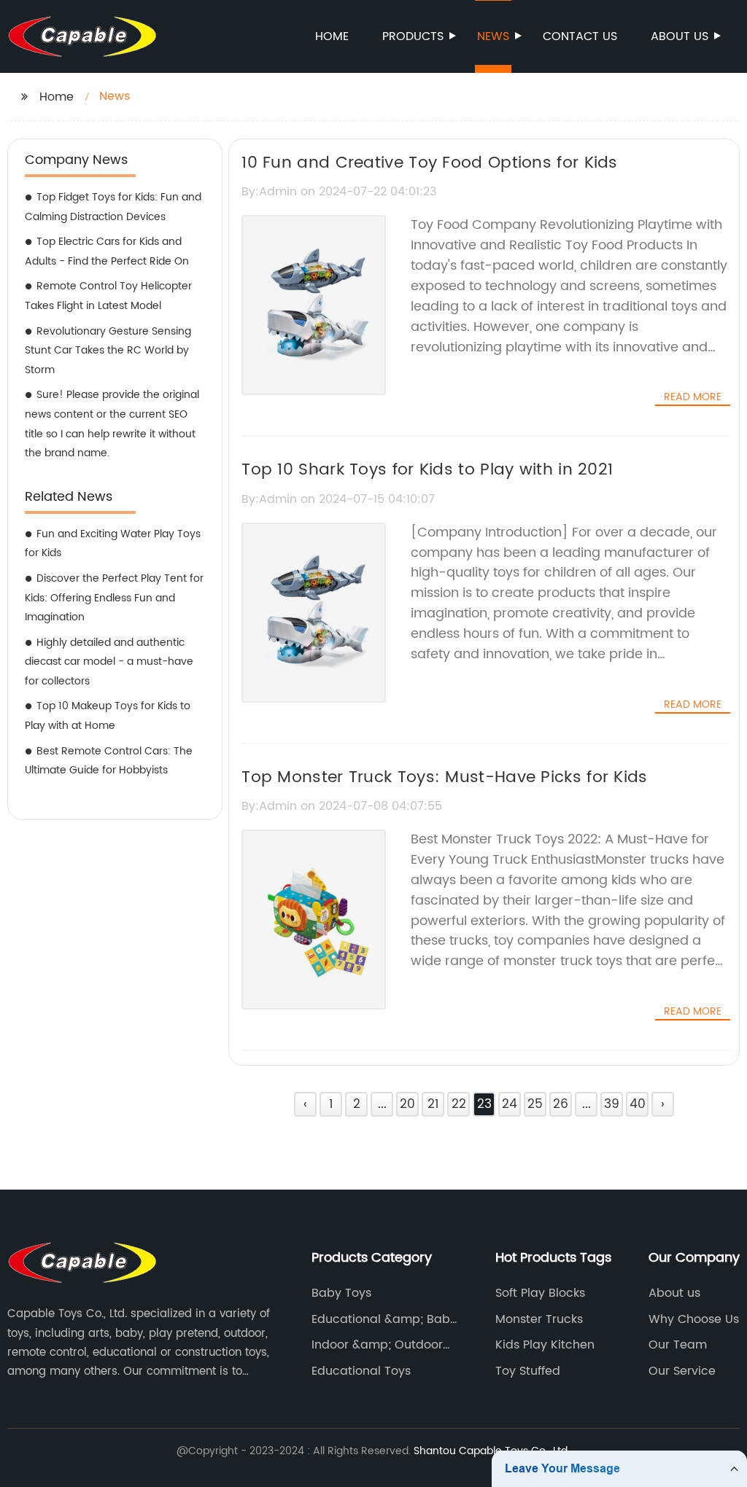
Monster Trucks (539, 1319)
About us (679, 36)
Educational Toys (361, 1371)
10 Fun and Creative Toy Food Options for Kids (429, 162)
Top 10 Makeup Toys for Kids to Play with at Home (107, 716)
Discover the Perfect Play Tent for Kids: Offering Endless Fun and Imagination (114, 597)
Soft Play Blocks (540, 1293)
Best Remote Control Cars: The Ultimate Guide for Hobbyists (109, 761)
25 (535, 1104)
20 (407, 1104)
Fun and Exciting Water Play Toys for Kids (113, 544)
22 (459, 1104)
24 (509, 1104)
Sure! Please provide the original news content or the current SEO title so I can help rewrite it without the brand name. (112, 423)
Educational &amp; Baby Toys (384, 1319)
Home (332, 36)
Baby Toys (341, 1293)
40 (638, 1104)
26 (560, 1104)
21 (432, 1104)
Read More (692, 397)
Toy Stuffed (527, 1371)
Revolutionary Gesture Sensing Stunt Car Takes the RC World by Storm (108, 350)
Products (413, 36)
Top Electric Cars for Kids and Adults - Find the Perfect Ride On (107, 251)
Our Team (678, 1344)
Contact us (580, 36)
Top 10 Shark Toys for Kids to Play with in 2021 (427, 469)
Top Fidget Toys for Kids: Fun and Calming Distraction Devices (113, 207)
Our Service (682, 1371)
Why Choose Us (694, 1319)
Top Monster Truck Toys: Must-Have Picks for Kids (444, 777)
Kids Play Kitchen (545, 1345)
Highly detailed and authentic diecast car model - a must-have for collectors (109, 662)
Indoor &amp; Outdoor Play (377, 1345)
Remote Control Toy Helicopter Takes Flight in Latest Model (108, 296)
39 (611, 1104)
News (493, 36)
